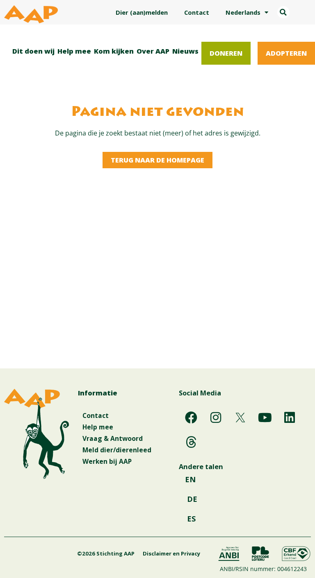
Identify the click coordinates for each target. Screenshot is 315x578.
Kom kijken (114, 51)
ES (191, 519)
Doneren (226, 53)
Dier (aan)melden (142, 12)
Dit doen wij (33, 51)
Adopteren (286, 53)
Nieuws (185, 51)
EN (190, 479)
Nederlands (243, 12)
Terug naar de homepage (157, 160)
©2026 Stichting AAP (106, 553)
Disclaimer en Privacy (171, 553)
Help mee (74, 51)
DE (192, 499)
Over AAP (153, 51)
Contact (196, 12)
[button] (283, 12)
